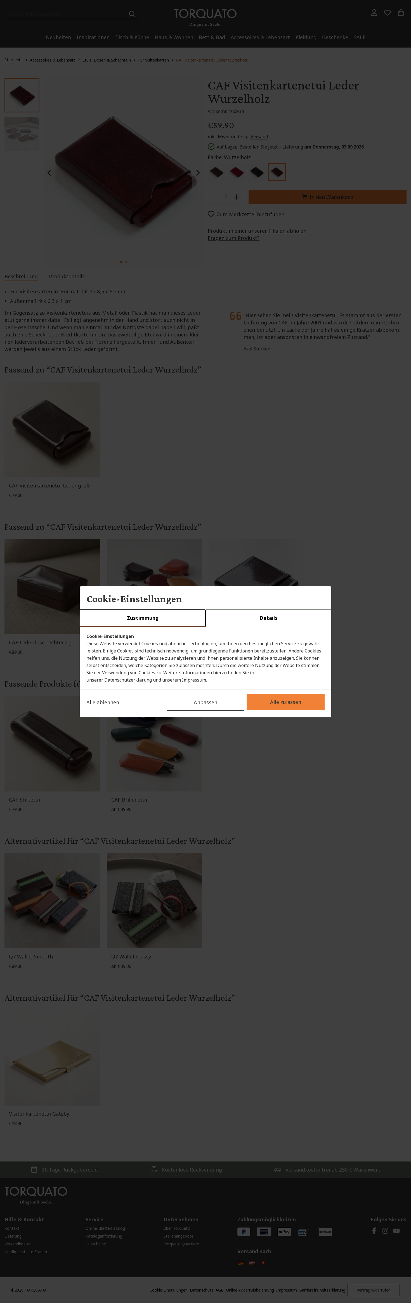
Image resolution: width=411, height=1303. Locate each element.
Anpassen (205, 702)
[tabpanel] (205, 658)
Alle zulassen (285, 702)
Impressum (194, 680)
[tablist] (205, 618)
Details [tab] (268, 617)
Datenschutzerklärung (128, 680)
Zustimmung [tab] (143, 617)
